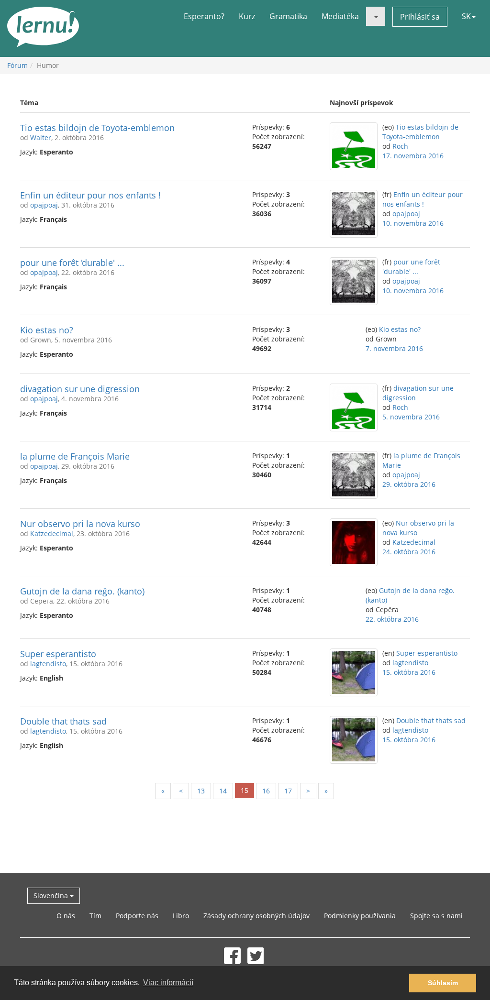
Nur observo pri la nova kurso (80, 523)
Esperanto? (204, 16)
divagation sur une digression (80, 389)
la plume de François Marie (75, 456)
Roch (400, 146)
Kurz (247, 16)
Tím (95, 915)
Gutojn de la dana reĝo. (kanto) (82, 591)
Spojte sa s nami (436, 915)
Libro (181, 915)
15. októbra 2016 (408, 672)
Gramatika (288, 16)
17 (288, 790)
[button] (375, 16)
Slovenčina (51, 895)
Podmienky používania (360, 915)
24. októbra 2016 (408, 551)
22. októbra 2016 (392, 619)
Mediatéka (340, 16)
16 (266, 790)
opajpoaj (44, 204)
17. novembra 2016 (413, 155)
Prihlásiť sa (420, 16)
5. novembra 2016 (411, 416)
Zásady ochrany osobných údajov (256, 915)
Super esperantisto (58, 653)
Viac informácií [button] (168, 982)
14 (223, 790)
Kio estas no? (46, 330)
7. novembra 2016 (394, 348)
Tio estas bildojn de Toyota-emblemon (97, 127)
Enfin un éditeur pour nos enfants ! (90, 195)
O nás (65, 915)
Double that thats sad (63, 721)
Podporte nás (137, 915)
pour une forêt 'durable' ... (72, 262)
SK (466, 16)
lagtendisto (48, 663)
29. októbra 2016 (408, 484)
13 (201, 790)
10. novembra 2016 (413, 223)
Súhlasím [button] (443, 983)
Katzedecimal (51, 533)
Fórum (17, 65)
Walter (40, 137)
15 (244, 790)
